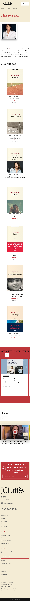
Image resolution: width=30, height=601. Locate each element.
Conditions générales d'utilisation (10, 589)
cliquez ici (16, 472)
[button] (14, 374)
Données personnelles (7, 582)
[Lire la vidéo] (15, 432)
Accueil (2, 8)
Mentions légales (5, 587)
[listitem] (2, 509)
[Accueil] (7, 3)
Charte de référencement (8, 591)
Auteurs (8, 8)
